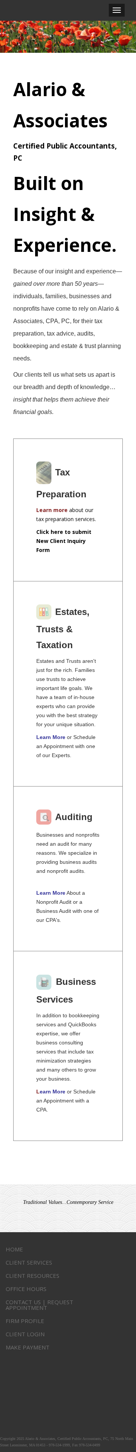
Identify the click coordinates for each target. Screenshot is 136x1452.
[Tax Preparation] (44, 473)
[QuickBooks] (44, 982)
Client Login (25, 1334)
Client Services (29, 1262)
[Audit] (44, 818)
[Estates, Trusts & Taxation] (44, 612)
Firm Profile (25, 1321)
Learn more (52, 510)
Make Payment (27, 1347)
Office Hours (26, 1289)
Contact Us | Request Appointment (39, 1304)
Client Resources (32, 1275)
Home (14, 1249)
